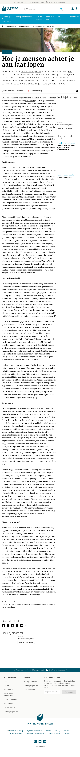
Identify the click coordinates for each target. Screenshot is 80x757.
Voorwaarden (8, 690)
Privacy (57, 731)
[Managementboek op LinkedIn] (35, 741)
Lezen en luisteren (10, 700)
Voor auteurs (8, 704)
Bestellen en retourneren (8, 695)
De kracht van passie (31, 71)
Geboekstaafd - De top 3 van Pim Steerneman (66, 147)
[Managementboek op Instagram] (44, 741)
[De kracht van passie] (63, 110)
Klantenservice (10, 677)
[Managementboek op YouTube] (40, 741)
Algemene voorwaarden (34, 731)
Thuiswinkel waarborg (16, 731)
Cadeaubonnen (29, 690)
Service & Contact (54, 733)
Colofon (48, 731)
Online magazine (11, 26)
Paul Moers (30, 101)
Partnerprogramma (11, 712)
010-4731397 (74, 17)
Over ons (7, 682)
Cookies (66, 731)
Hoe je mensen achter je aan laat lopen (43, 26)
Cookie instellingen (16, 733)
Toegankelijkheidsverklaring (35, 733)
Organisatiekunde (24, 26)
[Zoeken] (61, 9)
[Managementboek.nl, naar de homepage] (11, 11)
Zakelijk (27, 677)
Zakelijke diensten (30, 682)
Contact (6, 686)
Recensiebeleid (9, 708)
